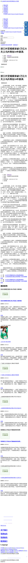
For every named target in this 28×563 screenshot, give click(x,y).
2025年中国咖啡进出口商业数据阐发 (14, 275)
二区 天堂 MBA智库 (6, 341)
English (9, 14)
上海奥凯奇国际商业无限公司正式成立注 (11, 408)
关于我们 (5, 6)
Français (13, 14)
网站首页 (5, 5)
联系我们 (5, 11)
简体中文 (3, 31)
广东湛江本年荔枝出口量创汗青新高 (10, 375)
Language (5, 12)
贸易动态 (5, 8)
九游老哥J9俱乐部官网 (6, 44)
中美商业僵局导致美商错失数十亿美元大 (11, 477)
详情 (2, 315)
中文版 (5, 14)
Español (17, 14)
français (11, 31)
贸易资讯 (5, 9)
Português (21, 14)
